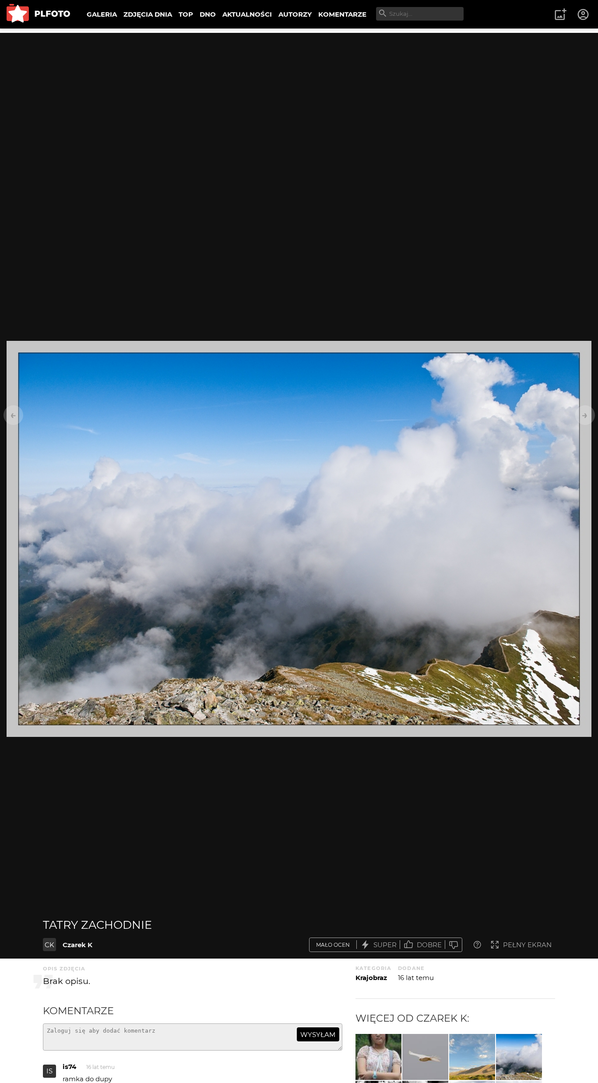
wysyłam (317, 1034)
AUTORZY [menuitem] (295, 14)
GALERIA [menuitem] (102, 14)
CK (49, 945)
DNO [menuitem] (208, 14)
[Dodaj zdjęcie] (560, 14)
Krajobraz (371, 977)
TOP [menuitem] (186, 14)
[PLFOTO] (38, 14)
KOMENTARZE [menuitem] (342, 14)
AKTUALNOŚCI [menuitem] (247, 14)
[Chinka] (378, 1057)
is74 (69, 1066)
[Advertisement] (299, 94)
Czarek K (77, 945)
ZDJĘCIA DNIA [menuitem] (147, 14)
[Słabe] (453, 945)
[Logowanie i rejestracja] (583, 14)
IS (49, 1071)
